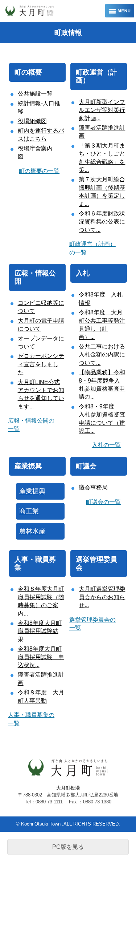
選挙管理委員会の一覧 (92, 624)
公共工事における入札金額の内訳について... (102, 354)
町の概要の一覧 (39, 171)
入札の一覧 (106, 445)
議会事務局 (93, 487)
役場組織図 (32, 121)
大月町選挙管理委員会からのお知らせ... (102, 597)
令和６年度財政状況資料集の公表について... (102, 221)
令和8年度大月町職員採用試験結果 (40, 631)
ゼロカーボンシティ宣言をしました (41, 364)
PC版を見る (68, 847)
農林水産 (32, 531)
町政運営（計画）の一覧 (92, 248)
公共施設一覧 (35, 93)
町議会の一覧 (103, 502)
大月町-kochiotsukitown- (45, 11)
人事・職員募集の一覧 (31, 719)
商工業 (29, 511)
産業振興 (28, 466)
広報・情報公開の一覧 (31, 424)
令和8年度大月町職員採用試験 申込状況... (41, 657)
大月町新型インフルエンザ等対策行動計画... (102, 110)
